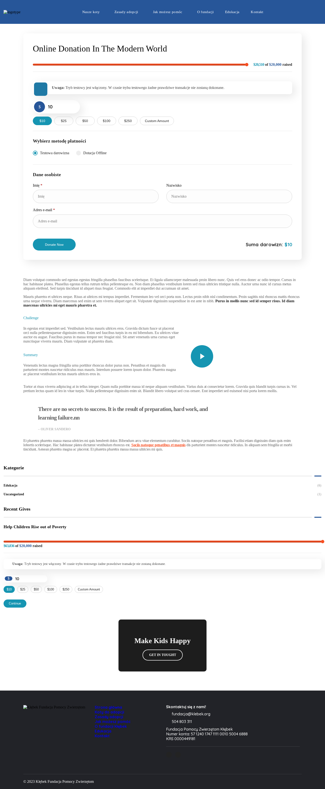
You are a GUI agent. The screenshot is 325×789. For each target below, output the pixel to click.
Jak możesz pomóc (113, 721)
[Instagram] (313, 11)
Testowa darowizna (54, 153)
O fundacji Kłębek (111, 726)
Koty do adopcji (109, 712)
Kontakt (102, 735)
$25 (64, 121)
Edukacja (162, 485)
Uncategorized (162, 494)
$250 (128, 121)
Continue (15, 603)
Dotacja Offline (95, 153)
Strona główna (108, 707)
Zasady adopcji (109, 716)
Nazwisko (174, 185)
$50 (85, 121)
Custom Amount (157, 121)
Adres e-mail (44, 210)
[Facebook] (300, 11)
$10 (42, 121)
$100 (106, 121)
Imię (37, 185)
